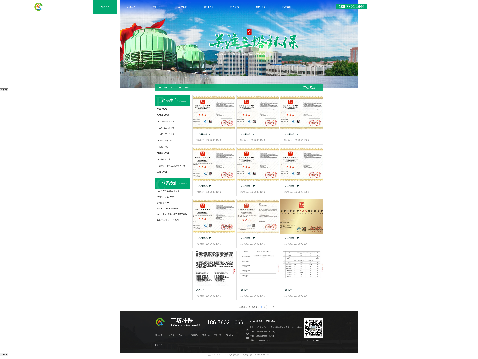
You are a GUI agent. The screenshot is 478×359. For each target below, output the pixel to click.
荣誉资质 (234, 7)
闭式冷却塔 (162, 109)
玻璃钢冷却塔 (163, 115)
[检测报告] (214, 268)
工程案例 (182, 7)
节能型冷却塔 (163, 153)
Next (473, 44)
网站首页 (105, 7)
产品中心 (156, 7)
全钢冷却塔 (162, 172)
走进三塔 (131, 7)
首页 (179, 88)
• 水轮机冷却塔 (164, 159)
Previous (4, 44)
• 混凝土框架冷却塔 (166, 141)
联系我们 (286, 7)
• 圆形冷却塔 (163, 147)
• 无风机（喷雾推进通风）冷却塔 (171, 166)
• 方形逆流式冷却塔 (166, 134)
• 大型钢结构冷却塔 (166, 121)
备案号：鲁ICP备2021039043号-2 (256, 355)
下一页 (271, 307)
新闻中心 (208, 7)
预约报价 (260, 7)
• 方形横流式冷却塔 (166, 128)
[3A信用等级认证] (214, 112)
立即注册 (4, 90)
